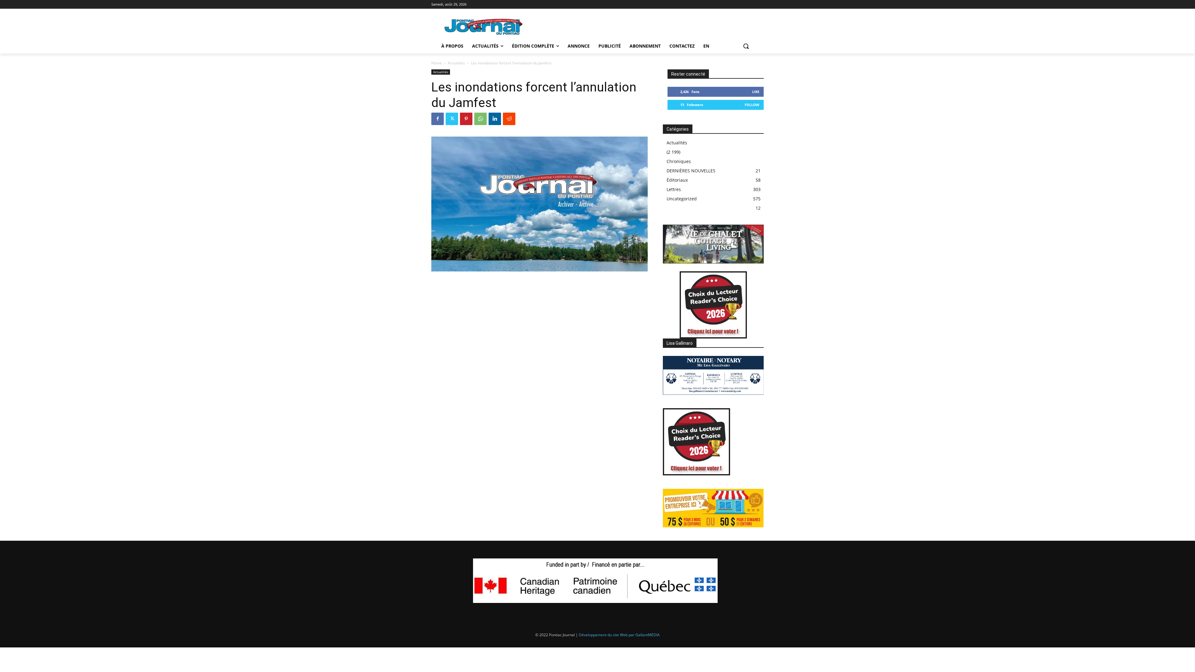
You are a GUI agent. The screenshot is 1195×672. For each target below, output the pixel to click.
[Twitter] (452, 119)
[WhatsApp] (480, 119)
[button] (745, 46)
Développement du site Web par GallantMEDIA (619, 634)
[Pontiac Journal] (483, 26)
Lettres (674, 189)
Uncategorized (682, 199)
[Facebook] (437, 119)
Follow (752, 104)
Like (755, 91)
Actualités (456, 63)
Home (436, 63)
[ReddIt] (509, 119)
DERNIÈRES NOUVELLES (691, 171)
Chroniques (679, 161)
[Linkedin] (495, 119)
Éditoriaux (677, 180)
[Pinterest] (466, 119)
